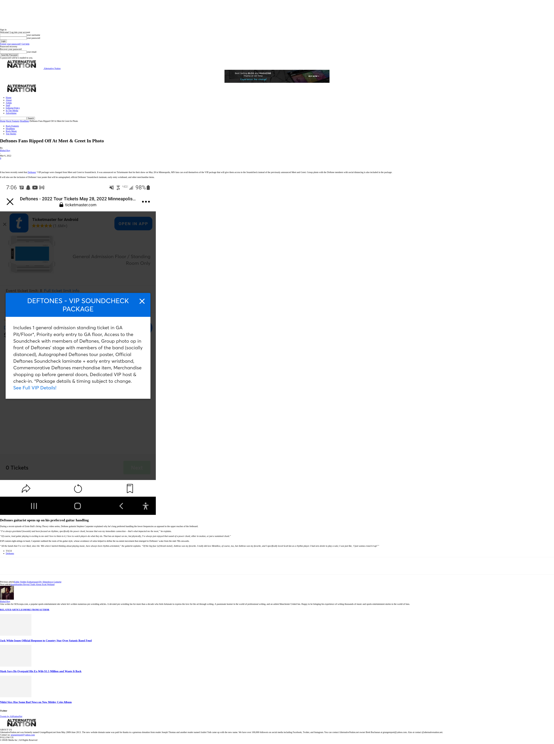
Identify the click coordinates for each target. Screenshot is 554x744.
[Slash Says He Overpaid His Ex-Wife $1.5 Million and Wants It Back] (15, 666)
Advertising (11, 113)
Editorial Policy (13, 108)
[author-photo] (7, 599)
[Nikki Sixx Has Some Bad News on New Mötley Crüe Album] (15, 696)
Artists (9, 103)
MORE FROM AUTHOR (36, 609)
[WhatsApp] (35, 163)
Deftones (32, 172)
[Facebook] (4, 163)
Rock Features (12, 121)
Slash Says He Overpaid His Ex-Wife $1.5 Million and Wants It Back (41, 671)
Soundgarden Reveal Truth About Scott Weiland (33, 584)
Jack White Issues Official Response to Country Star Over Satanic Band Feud (46, 640)
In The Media (12, 110)
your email (31, 52)
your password (33, 38)
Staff (8, 105)
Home (8, 97)
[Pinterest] (24, 163)
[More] (45, 163)
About (9, 100)
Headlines (24, 121)
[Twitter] (14, 163)
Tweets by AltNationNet (11, 716)
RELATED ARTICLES (12, 609)
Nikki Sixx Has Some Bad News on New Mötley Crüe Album (36, 702)
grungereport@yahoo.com (23, 735)
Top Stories (11, 134)
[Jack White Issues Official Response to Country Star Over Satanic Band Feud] (15, 635)
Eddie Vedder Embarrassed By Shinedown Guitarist (37, 582)
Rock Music (11, 131)
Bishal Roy (5, 150)
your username (33, 35)
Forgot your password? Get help (14, 44)
